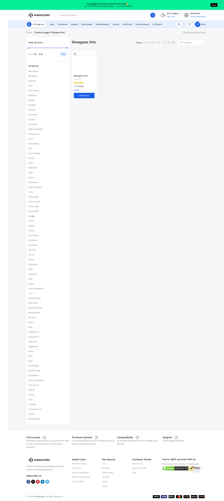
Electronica (33, 182)
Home (29, 32)
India (30, 269)
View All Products (79, 463)
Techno (31, 390)
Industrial (32, 274)
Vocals (31, 414)
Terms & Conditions (80, 472)
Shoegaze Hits (81, 76)
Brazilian (32, 95)
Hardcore (32, 240)
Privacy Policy (77, 481)
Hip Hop (32, 249)
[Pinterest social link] (38, 482)
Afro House (33, 71)
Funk (30, 192)
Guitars (31, 230)
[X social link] (33, 482)
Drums (31, 158)
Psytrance (32, 341)
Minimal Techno (35, 307)
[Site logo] (39, 15)
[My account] (179, 24)
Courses (32, 119)
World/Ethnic (34, 418)
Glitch (31, 221)
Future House (34, 201)
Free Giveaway (35, 187)
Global (31, 225)
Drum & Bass (34, 153)
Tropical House (35, 409)
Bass (30, 85)
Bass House (33, 90)
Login (134, 472)
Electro (31, 177)
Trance (31, 394)
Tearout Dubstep (35, 380)
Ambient (32, 80)
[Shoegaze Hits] (84, 62)
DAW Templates (35, 129)
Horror (31, 254)
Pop (30, 327)
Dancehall (32, 124)
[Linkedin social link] (42, 482)
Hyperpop (32, 264)
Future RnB (33, 211)
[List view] (164, 42)
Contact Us (76, 468)
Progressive (33, 332)
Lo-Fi (30, 293)
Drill (30, 148)
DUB (30, 163)
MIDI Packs (33, 303)
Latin (30, 278)
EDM (30, 172)
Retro (30, 351)
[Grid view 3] (169, 42)
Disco (30, 138)
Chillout (31, 109)
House (31, 259)
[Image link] (39, 459)
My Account (137, 463)
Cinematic (32, 114)
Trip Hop (32, 404)
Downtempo (34, 143)
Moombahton (34, 312)
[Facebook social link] (28, 482)
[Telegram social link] (47, 482)
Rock (30, 356)
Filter (63, 54)
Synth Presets (34, 370)
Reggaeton (33, 346)
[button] (84, 95)
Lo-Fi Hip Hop (34, 298)
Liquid (31, 283)
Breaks (31, 100)
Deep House (33, 134)
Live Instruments (35, 288)
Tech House (33, 385)
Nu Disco (32, 317)
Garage (31, 216)
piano (30, 322)
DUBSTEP (32, 167)
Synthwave (33, 375)
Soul (30, 361)
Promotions (33, 336)
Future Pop (33, 206)
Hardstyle (32, 245)
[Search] (152, 15)
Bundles (32, 105)
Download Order (139, 468)
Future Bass (33, 196)
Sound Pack (33, 365)
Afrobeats (32, 76)
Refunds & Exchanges (81, 477)
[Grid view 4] (173, 42)
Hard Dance (33, 235)
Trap (30, 399)
